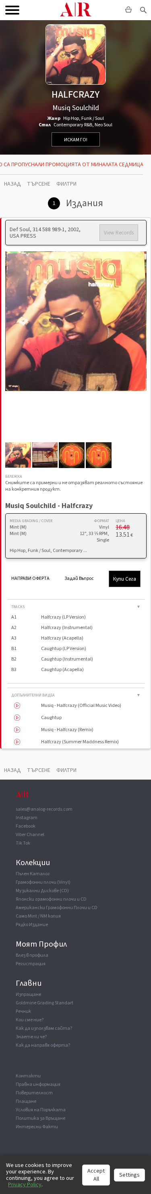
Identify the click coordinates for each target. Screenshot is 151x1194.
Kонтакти (28, 1076)
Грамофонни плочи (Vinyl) (43, 882)
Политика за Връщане (40, 1118)
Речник (23, 1011)
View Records (119, 232)
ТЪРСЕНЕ (38, 184)
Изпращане (28, 994)
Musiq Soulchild (75, 108)
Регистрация (31, 963)
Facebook (25, 826)
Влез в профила (32, 955)
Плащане (26, 1101)
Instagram (26, 817)
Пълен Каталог (33, 873)
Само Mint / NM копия (38, 916)
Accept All (96, 1175)
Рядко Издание (32, 924)
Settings (129, 1175)
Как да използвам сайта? (44, 1028)
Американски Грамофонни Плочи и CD (56, 907)
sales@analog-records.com (44, 809)
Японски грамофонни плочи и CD (51, 899)
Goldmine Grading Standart (44, 1003)
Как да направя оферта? (43, 1045)
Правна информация (38, 1084)
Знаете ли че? (31, 1036)
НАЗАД (12, 184)
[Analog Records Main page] (76, 10)
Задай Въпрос (79, 578)
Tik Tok (23, 843)
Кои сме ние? (29, 1019)
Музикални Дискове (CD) (42, 890)
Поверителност (34, 1092)
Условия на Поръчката (41, 1109)
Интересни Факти (37, 1126)
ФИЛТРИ (66, 184)
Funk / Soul (92, 118)
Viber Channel (30, 834)
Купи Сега (124, 579)
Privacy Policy (24, 1185)
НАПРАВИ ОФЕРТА (30, 578)
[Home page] (22, 798)
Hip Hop (71, 118)
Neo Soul (103, 124)
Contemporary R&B (73, 124)
